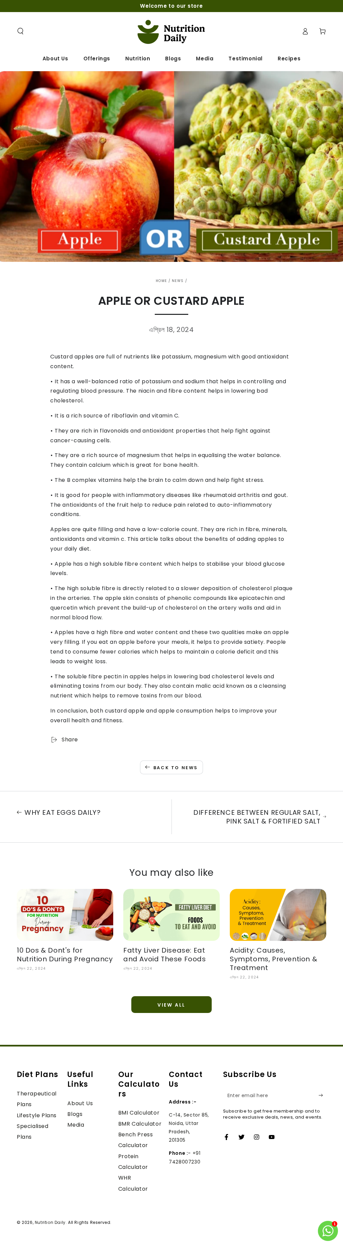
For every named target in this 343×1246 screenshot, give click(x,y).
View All (171, 1005)
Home (161, 280)
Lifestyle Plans (37, 1115)
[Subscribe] (322, 1095)
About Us (80, 1103)
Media (75, 1125)
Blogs (74, 1114)
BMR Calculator (139, 1124)
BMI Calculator (138, 1113)
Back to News (175, 767)
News (178, 280)
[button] (20, 31)
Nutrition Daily (50, 1222)
